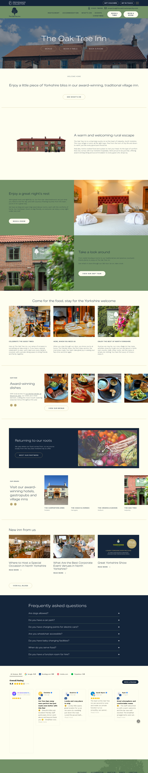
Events (98, 13)
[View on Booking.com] (40, 694)
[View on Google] (93, 694)
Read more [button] (42, 722)
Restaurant (54, 13)
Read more (14, 570)
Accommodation (71, 13)
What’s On (87, 13)
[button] (11, 405)
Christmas (98, 16)
